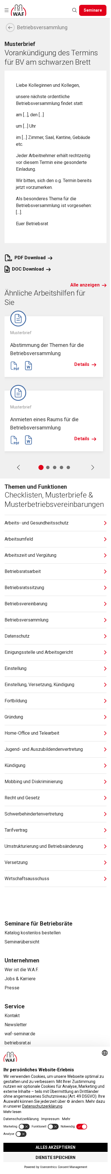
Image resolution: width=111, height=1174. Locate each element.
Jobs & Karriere (20, 978)
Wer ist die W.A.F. (21, 969)
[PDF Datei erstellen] (14, 365)
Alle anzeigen (85, 285)
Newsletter (16, 1024)
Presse (12, 987)
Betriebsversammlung (42, 27)
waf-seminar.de (20, 1033)
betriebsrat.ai (18, 1043)
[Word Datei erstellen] (28, 365)
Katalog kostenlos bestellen (33, 932)
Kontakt (12, 1015)
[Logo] (18, 10)
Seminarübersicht (22, 942)
